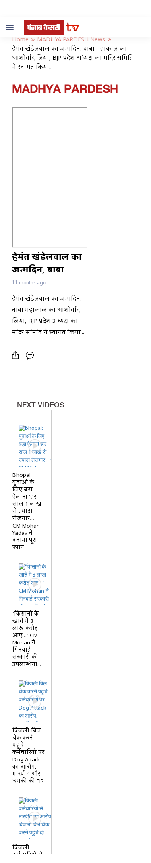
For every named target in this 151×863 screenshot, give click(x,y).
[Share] (17, 355)
